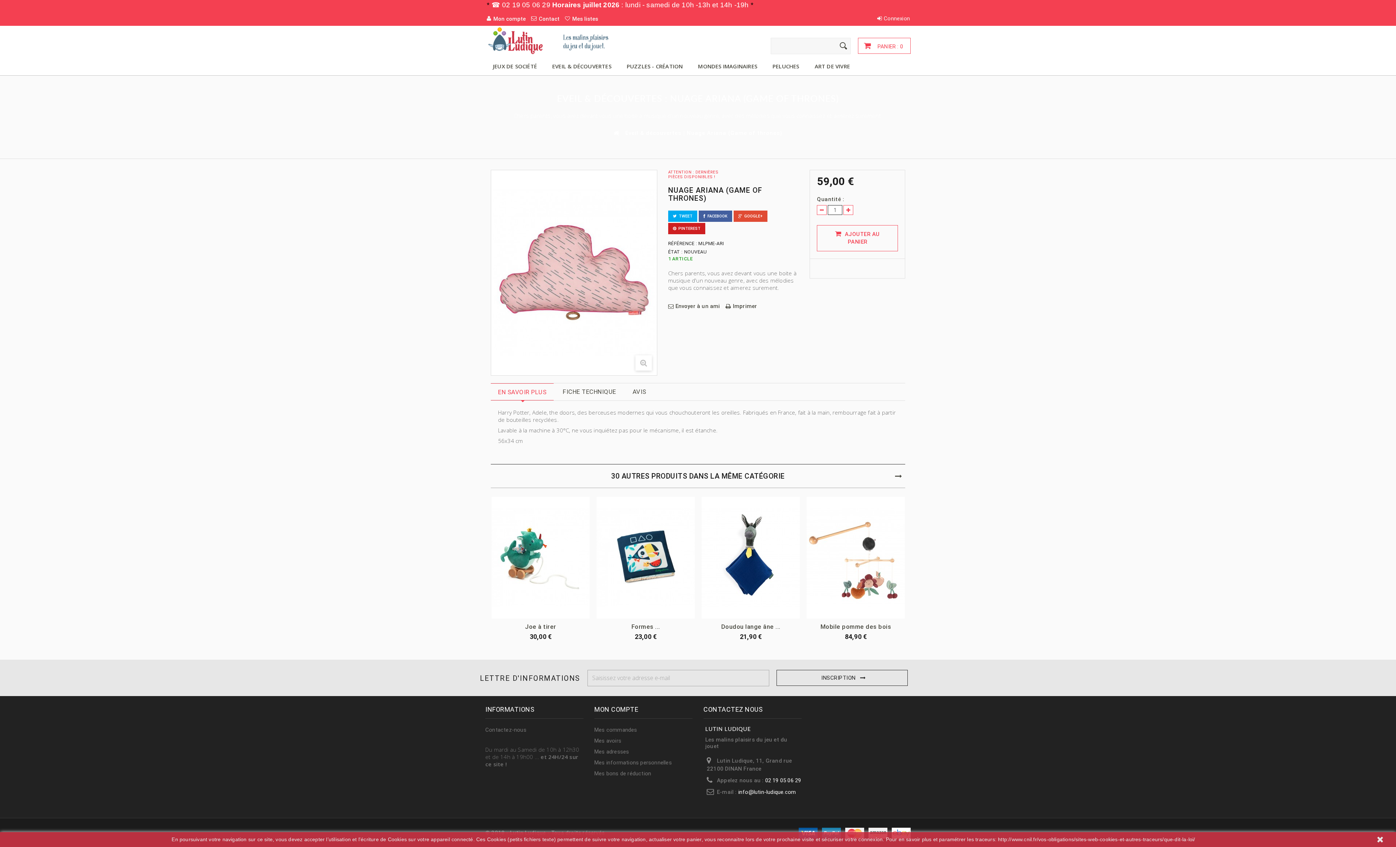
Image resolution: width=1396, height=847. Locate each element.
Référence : (682, 243)
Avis (639, 391)
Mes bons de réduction (622, 773)
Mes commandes (615, 730)
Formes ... (645, 626)
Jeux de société (515, 66)
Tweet (685, 216)
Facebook (716, 216)
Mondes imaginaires (727, 66)
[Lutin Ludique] (552, 40)
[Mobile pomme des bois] (856, 558)
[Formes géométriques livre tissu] (646, 558)
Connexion (897, 18)
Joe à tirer (540, 626)
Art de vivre (832, 66)
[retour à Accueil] (616, 133)
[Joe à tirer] (541, 558)
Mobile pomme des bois (856, 626)
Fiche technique (589, 391)
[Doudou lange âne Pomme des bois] (751, 558)
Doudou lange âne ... (751, 626)
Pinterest (688, 228)
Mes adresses (611, 751)
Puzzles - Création (655, 66)
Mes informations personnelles (633, 762)
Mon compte (616, 709)
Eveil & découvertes (581, 66)
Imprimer (745, 306)
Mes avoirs (607, 741)
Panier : (889, 46)
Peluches (786, 66)
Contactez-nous (505, 730)
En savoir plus (522, 392)
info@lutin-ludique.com (767, 792)
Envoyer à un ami (697, 306)
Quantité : (830, 199)
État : (675, 252)
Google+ (752, 216)
